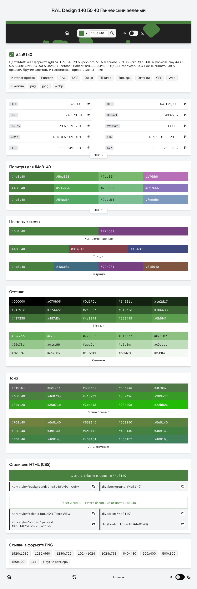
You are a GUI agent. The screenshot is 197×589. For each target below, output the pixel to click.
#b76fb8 (151, 176)
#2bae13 (89, 405)
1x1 (34, 562)
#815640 (152, 267)
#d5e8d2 (54, 353)
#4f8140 (53, 431)
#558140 (18, 431)
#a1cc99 (53, 344)
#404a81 (137, 249)
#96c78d (18, 344)
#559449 (125, 318)
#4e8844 (89, 318)
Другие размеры (55, 562)
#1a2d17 (161, 301)
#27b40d (125, 405)
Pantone (47, 78)
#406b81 (63, 267)
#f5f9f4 (159, 353)
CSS (159, 78)
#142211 (125, 301)
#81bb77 (125, 336)
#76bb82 (107, 188)
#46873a (54, 396)
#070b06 (54, 301)
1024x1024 (86, 553)
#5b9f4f (160, 318)
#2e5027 (89, 310)
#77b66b (89, 336)
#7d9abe (152, 199)
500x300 (168, 553)
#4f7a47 (160, 388)
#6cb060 (53, 336)
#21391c (18, 310)
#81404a (77, 249)
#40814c (53, 439)
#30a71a (54, 405)
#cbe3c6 (18, 353)
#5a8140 (161, 422)
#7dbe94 (107, 199)
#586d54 (89, 388)
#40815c (160, 439)
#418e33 (89, 396)
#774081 (107, 231)
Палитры (124, 78)
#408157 (125, 439)
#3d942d (125, 396)
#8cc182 (160, 336)
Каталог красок (23, 78)
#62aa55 (18, 336)
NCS (75, 78)
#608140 (125, 422)
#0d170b (89, 301)
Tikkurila (105, 78)
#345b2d (125, 310)
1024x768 (109, 553)
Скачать (17, 86)
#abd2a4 (89, 344)
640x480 (129, 553)
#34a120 (18, 405)
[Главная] (63, 33)
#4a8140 (18, 176)
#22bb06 (161, 405)
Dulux (89, 78)
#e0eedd (89, 353)
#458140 (125, 431)
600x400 (149, 553)
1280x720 (64, 553)
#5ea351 (62, 176)
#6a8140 (54, 422)
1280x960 (42, 553)
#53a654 (63, 188)
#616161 (18, 388)
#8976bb (152, 188)
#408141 (161, 431)
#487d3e (54, 318)
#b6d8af (125, 344)
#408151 (89, 439)
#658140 (89, 422)
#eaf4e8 (125, 353)
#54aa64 (63, 199)
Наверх (118, 577)
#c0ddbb (160, 344)
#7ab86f (107, 176)
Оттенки (144, 78)
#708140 (18, 422)
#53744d (125, 388)
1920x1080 (19, 553)
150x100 (18, 562)
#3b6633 (161, 310)
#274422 (54, 310)
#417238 (18, 318)
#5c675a (53, 388)
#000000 (18, 301)
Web (172, 78)
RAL (62, 78)
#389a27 (161, 396)
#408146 (18, 439)
